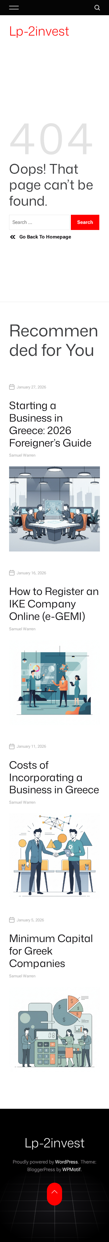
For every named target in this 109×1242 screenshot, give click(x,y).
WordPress (66, 1162)
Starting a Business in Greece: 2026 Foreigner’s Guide (50, 424)
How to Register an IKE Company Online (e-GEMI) (54, 603)
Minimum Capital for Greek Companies (51, 950)
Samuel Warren (22, 455)
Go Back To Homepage (45, 237)
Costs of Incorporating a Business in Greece (54, 777)
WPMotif (71, 1169)
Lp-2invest (39, 30)
